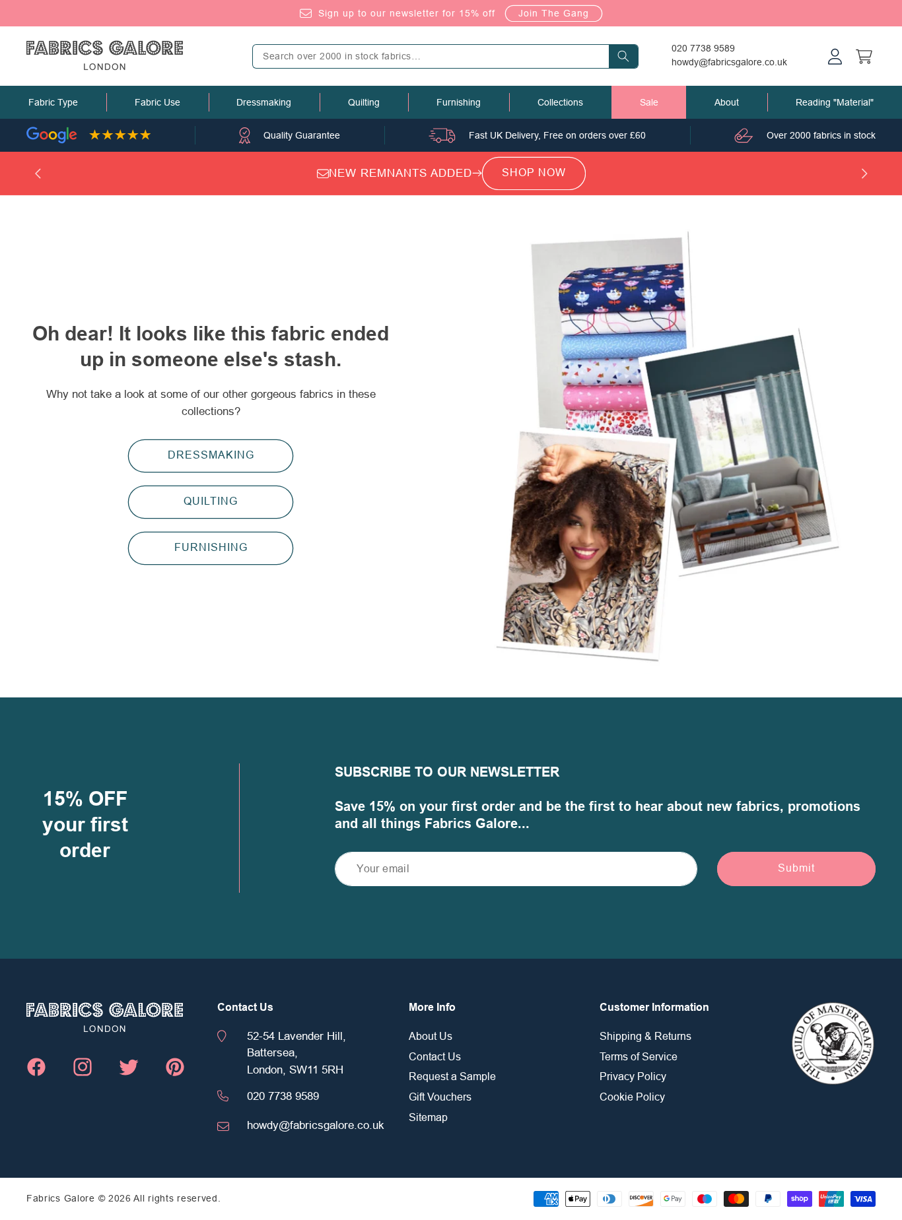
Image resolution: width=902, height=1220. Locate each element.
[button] (53, 102)
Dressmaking (263, 102)
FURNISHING (211, 548)
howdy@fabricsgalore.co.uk (729, 62)
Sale (649, 102)
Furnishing (458, 102)
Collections (560, 102)
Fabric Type (53, 102)
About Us (430, 1037)
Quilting (364, 102)
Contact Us (435, 1057)
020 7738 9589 (703, 48)
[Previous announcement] (37, 173)
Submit (796, 868)
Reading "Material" (835, 102)
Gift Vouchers (440, 1097)
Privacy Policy (633, 1077)
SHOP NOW (534, 173)
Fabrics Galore (60, 1198)
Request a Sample (452, 1077)
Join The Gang (553, 13)
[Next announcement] (864, 173)
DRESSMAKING (211, 455)
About (726, 102)
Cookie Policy (632, 1097)
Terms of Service (638, 1057)
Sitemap (428, 1118)
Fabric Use (157, 102)
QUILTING (211, 501)
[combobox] (445, 56)
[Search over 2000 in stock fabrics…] (623, 56)
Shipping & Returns (645, 1037)
